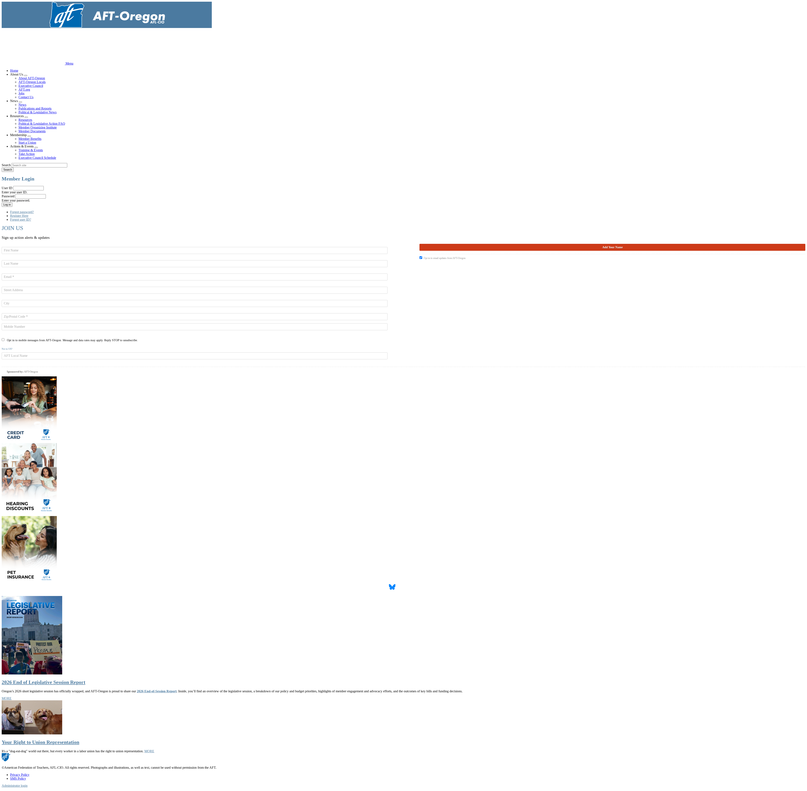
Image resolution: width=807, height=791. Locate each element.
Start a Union (27, 142)
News (22, 104)
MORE (7, 698)
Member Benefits (29, 139)
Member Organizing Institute (37, 127)
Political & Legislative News (37, 112)
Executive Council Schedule (37, 157)
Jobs (21, 93)
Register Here (19, 216)
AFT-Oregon (31, 371)
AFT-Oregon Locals (32, 82)
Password (8, 196)
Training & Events (30, 150)
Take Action (26, 154)
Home (14, 70)
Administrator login (15, 785)
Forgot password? (22, 212)
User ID (7, 188)
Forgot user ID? (20, 219)
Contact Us (25, 97)
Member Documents (32, 131)
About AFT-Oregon (31, 78)
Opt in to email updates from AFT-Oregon (444, 258)
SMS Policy (18, 778)
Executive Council (30, 86)
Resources (25, 120)
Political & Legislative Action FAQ (41, 123)
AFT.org (24, 89)
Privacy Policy (19, 774)
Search (6, 165)
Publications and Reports (34, 108)
